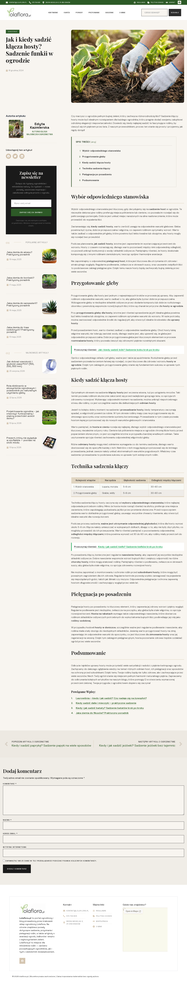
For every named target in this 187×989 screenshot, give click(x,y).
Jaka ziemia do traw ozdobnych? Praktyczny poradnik (20, 330)
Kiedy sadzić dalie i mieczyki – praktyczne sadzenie (106, 703)
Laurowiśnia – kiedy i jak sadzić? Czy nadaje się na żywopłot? (111, 698)
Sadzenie (109, 12)
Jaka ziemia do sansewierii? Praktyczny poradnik (22, 304)
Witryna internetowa (14, 847)
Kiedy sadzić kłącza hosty (95, 162)
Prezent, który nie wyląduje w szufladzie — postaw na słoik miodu (22, 440)
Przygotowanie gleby (92, 156)
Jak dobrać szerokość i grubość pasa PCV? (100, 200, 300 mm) (20, 364)
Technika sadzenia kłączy (94, 168)
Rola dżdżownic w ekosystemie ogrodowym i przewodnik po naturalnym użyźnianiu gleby (22, 389)
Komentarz (10, 784)
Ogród (67, 12)
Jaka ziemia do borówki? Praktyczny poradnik (20, 279)
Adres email (10, 833)
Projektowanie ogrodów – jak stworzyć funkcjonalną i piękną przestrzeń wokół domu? (23, 415)
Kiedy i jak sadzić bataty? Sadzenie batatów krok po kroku (110, 708)
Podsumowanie (89, 180)
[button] (8, 156)
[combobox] (154, 12)
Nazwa (7, 820)
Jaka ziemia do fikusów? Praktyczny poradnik (102, 713)
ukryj (93, 142)
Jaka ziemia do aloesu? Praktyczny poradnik (19, 253)
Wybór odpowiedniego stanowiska (100, 150)
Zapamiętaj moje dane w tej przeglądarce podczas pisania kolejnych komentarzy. (51, 861)
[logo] (19, 12)
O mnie (122, 12)
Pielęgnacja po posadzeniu (95, 174)
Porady (79, 12)
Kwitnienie (53, 12)
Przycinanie (94, 12)
